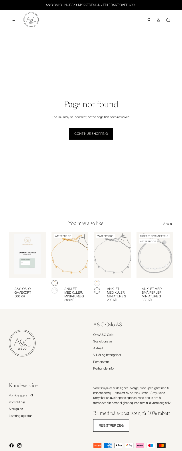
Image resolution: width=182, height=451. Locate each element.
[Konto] (158, 20)
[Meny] (14, 20)
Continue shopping (91, 133)
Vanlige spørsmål (21, 395)
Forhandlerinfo (103, 368)
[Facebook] (11, 445)
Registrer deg (111, 425)
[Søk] (149, 20)
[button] (54, 283)
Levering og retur (20, 415)
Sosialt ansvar (103, 341)
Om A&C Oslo (103, 334)
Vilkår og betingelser (107, 355)
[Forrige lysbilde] (56, 255)
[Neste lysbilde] (83, 255)
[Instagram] (19, 445)
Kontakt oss (17, 402)
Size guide (16, 409)
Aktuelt (98, 348)
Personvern (101, 361)
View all (168, 224)
